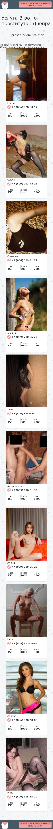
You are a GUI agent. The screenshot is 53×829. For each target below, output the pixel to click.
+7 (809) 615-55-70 (24, 796)
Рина (10, 792)
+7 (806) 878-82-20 (24, 413)
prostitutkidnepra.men (28, 35)
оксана (11, 333)
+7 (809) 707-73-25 (24, 183)
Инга (10, 639)
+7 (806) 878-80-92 (24, 107)
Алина (11, 563)
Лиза (10, 409)
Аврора (11, 716)
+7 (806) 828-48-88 (24, 720)
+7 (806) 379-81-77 (24, 260)
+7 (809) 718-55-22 (24, 337)
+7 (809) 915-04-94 (24, 643)
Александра (14, 486)
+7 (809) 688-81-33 (24, 490)
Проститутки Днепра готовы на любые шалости (35, 4)
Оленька (12, 256)
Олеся (11, 179)
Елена (11, 103)
